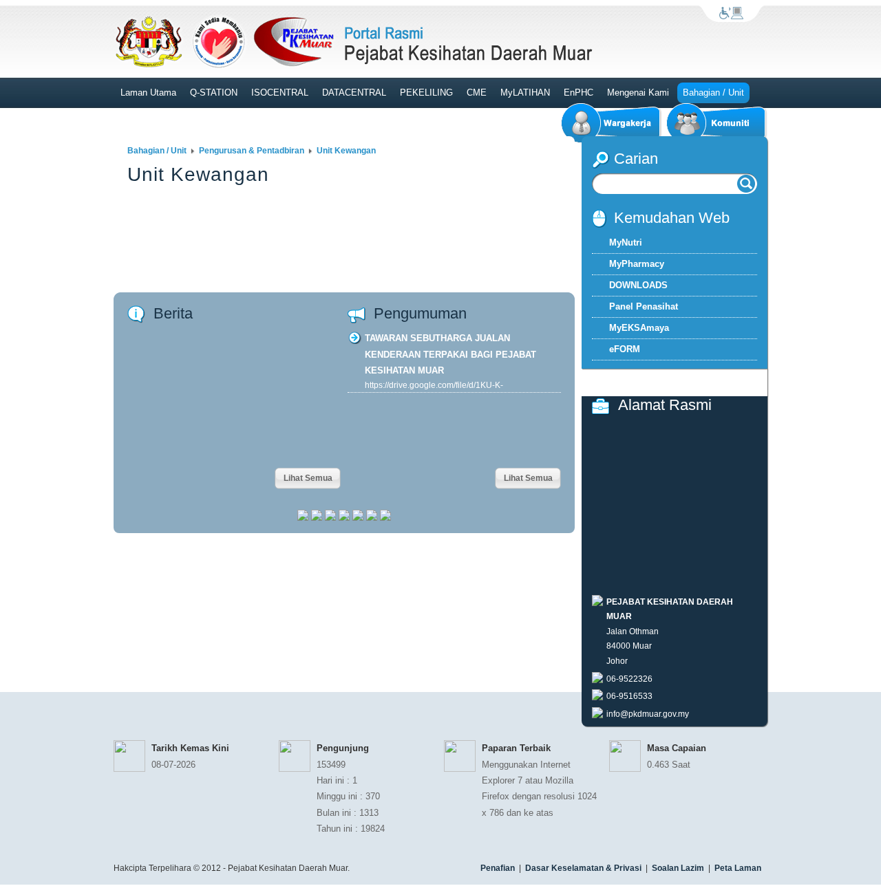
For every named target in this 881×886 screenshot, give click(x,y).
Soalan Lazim (678, 868)
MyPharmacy (636, 264)
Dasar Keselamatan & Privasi (583, 868)
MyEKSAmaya (639, 328)
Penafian (497, 868)
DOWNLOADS (638, 285)
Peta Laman (737, 868)
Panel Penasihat (643, 306)
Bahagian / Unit (157, 150)
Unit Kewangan (346, 150)
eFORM (624, 349)
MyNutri (625, 242)
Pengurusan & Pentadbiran (251, 150)
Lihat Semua (308, 478)
